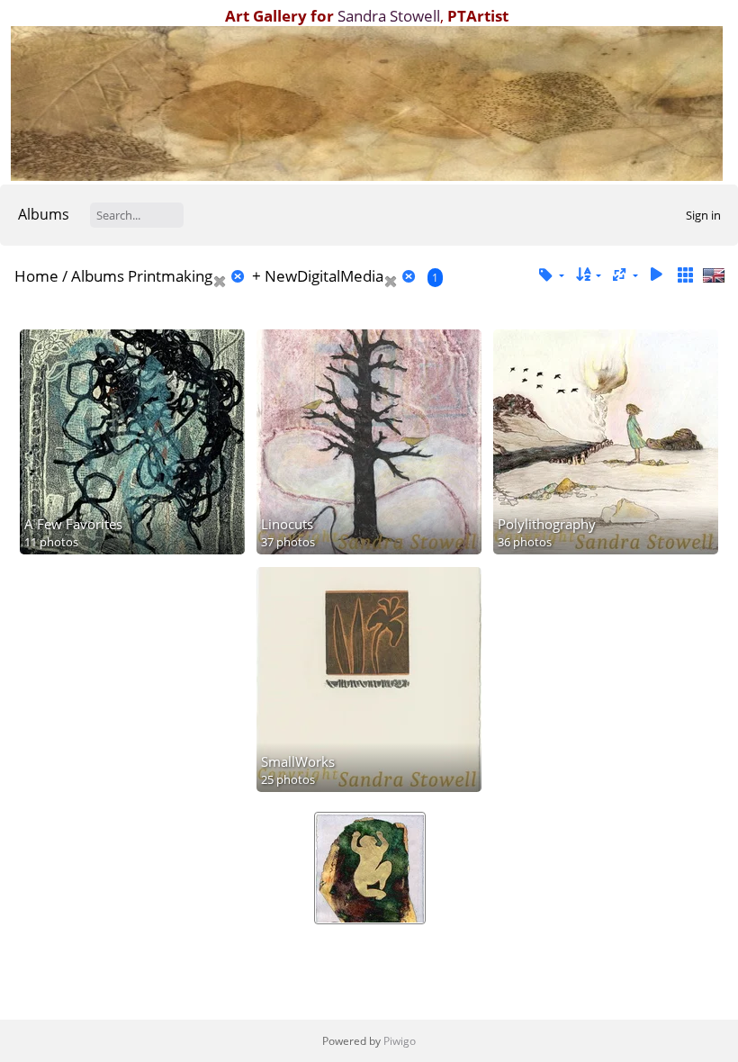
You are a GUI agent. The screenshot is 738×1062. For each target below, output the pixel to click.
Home (36, 276)
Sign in (703, 215)
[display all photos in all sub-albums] (685, 275)
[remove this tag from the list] (230, 276)
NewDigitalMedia (324, 276)
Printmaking (170, 276)
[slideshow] (656, 275)
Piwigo (399, 1040)
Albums (43, 214)
